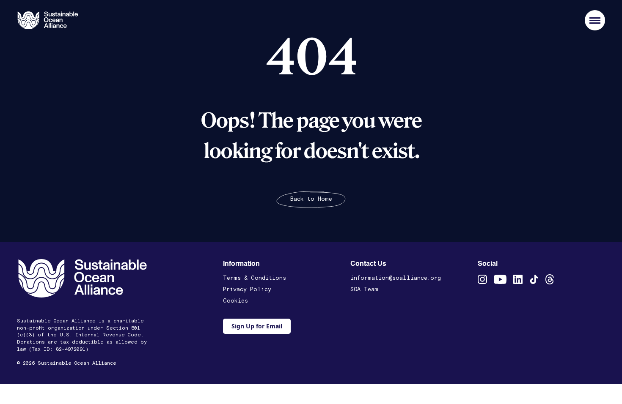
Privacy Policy (247, 289)
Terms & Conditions (254, 278)
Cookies (235, 301)
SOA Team (364, 289)
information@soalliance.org (395, 278)
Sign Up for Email (256, 326)
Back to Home (311, 199)
